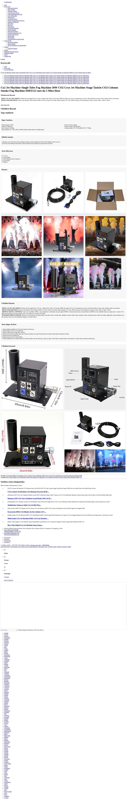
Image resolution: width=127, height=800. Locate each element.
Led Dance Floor (12, 19)
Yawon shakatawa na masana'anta (17, 45)
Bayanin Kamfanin (13, 42)
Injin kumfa (11, 27)
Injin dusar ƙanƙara (13, 31)
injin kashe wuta (42, 546)
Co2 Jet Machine (12, 16)
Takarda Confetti (12, 11)
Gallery (6, 50)
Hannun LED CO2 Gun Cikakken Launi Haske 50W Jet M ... (30, 498)
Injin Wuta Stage (5, 546)
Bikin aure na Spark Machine (29, 546)
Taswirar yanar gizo (35, 545)
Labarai (6, 47)
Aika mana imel (5, 105)
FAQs (5, 54)
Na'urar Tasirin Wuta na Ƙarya (16, 20)
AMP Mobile (45, 545)
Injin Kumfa (11, 17)
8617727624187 (8, 580)
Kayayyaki (7, 6)
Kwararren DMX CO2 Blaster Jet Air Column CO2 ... (27, 512)
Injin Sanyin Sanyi (13, 8)
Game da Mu (7, 41)
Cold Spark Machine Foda (15, 14)
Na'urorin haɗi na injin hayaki (16, 39)
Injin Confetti (11, 9)
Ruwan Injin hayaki (13, 34)
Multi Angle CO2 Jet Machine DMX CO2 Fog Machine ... (28, 518)
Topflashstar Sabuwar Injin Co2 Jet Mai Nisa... (24, 505)
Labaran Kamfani (12, 48)
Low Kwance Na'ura (13, 13)
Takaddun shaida (8, 53)
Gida (5, 5)
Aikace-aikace (11, 44)
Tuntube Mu (7, 56)
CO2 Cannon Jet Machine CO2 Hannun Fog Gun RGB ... (28, 492)
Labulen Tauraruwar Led (14, 33)
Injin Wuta (10, 23)
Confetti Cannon (52, 546)
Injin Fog (10, 25)
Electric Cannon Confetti (64, 546)
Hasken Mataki (12, 30)
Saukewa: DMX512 (13, 22)
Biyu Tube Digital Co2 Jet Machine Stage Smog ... (25, 525)
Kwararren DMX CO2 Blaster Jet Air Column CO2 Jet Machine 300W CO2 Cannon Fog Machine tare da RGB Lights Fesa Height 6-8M (44, 475)
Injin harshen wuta (15, 546)
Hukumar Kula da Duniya (11, 51)
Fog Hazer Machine (13, 28)
